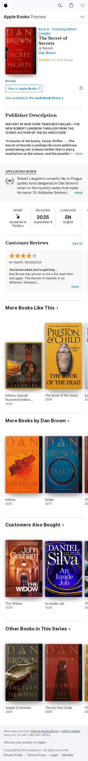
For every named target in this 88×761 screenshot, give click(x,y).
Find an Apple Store (44, 731)
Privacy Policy (13, 755)
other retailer (71, 731)
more (79, 153)
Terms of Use (36, 755)
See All (78, 243)
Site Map (67, 755)
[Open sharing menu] (81, 88)
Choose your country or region (25, 742)
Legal (53, 755)
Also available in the (32, 98)
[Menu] (82, 5)
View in (22, 88)
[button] (59, 5)
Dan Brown (47, 53)
